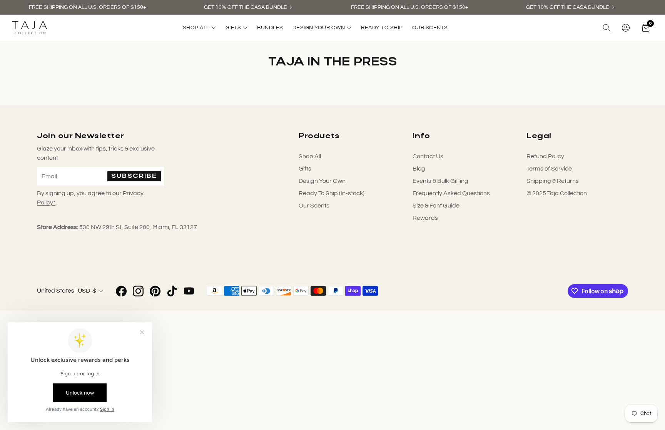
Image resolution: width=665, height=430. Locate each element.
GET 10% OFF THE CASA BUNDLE (245, 7)
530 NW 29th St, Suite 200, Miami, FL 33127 (138, 227)
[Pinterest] (155, 291)
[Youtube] (189, 291)
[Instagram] (138, 291)
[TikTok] (172, 291)
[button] (606, 28)
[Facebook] (121, 291)
